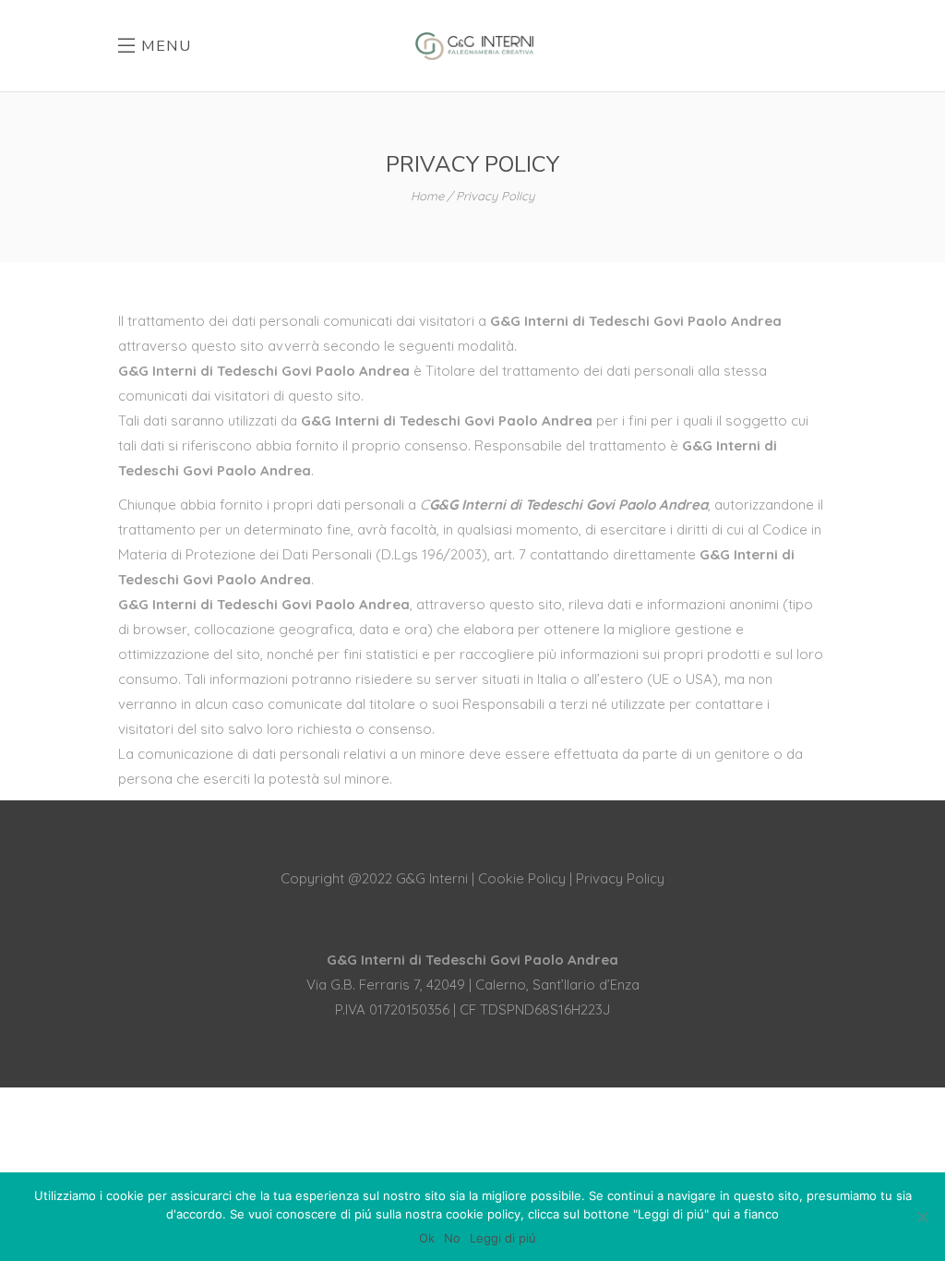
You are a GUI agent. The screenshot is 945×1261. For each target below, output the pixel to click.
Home (427, 196)
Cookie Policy (522, 878)
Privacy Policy (620, 878)
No (452, 1238)
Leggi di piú (503, 1238)
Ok (427, 1238)
